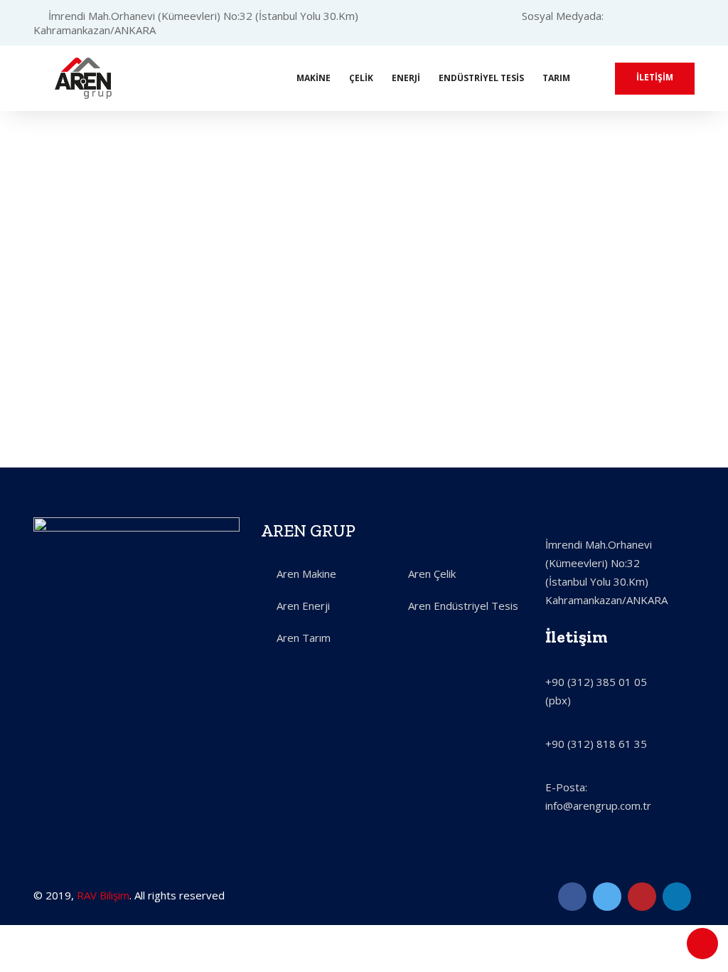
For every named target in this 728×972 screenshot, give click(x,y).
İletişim (654, 77)
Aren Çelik (432, 573)
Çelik (361, 78)
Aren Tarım (304, 637)
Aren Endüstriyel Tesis (463, 605)
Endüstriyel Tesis (481, 78)
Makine (313, 78)
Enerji (406, 78)
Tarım (556, 78)
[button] (56, 406)
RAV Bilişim (103, 895)
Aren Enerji (303, 605)
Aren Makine (306, 573)
